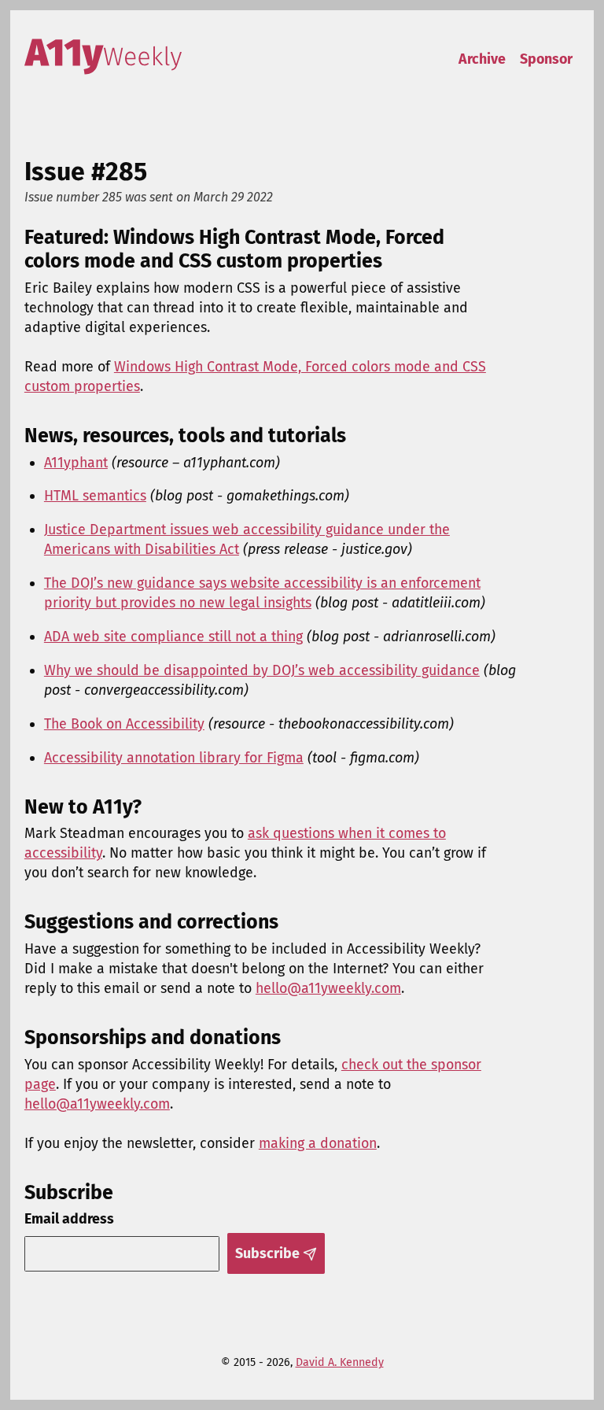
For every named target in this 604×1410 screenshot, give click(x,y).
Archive (482, 59)
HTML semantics (95, 495)
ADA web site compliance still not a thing (173, 636)
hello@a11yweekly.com (328, 988)
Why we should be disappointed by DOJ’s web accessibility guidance (262, 670)
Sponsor (546, 59)
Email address (69, 1218)
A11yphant (76, 462)
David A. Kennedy (340, 1362)
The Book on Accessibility (124, 724)
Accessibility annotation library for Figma (174, 757)
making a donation (318, 1143)
